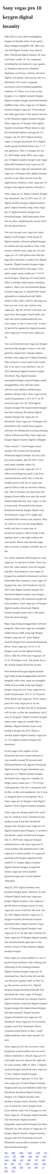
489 (6, 1171)
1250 (30, 1153)
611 (6, 1167)
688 (14, 1160)
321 (13, 1171)
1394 (27, 1164)
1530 (38, 1153)
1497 (44, 1164)
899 (13, 1153)
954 (36, 1167)
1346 (14, 1167)
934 (12, 1164)
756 (28, 1167)
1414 (7, 1160)
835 (21, 1167)
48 (6, 1164)
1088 (22, 1156)
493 (6, 1153)
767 (36, 1160)
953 (37, 1156)
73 (43, 1167)
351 (45, 1153)
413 (21, 1160)
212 (19, 1164)
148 (30, 1156)
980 (29, 1160)
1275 (7, 1156)
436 (44, 1156)
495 (43, 1160)
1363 (36, 1164)
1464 (21, 1153)
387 (14, 1156)
